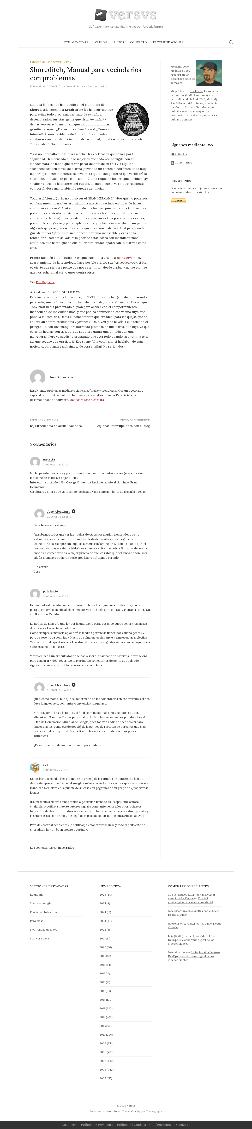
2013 (102, 1008)
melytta (49, 459)
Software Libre (40, 938)
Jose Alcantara (58, 511)
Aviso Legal (69, 1125)
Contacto (138, 42)
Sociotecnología (40, 903)
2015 (102, 991)
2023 (103, 920)
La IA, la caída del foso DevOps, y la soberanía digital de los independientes (192, 939)
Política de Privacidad (97, 1125)
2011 (102, 1026)
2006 (103, 1069)
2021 (102, 938)
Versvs (131, 1105)
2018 (102, 964)
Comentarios (183, 162)
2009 (103, 1043)
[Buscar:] (231, 42)
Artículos (180, 154)
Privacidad (37, 62)
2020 (103, 947)
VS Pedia (101, 42)
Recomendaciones (168, 42)
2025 (103, 903)
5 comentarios (97, 86)
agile (188, 78)
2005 (103, 1078)
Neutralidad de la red (43, 929)
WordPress (113, 1111)
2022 (103, 929)
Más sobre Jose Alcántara (86, 400)
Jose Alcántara (76, 42)
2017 (102, 973)
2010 (102, 1034)
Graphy (135, 1111)
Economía (36, 894)
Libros (119, 42)
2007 (103, 1061)
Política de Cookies (131, 1125)
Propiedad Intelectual (44, 912)
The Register (45, 282)
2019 (102, 956)
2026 (103, 894)
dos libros (196, 91)
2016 (102, 982)
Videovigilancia (59, 62)
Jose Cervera (126, 258)
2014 (102, 999)
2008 (103, 1052)
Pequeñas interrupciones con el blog (122, 426)
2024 (103, 912)
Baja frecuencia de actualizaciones (56, 426)
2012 (102, 1017)
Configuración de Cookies (168, 1125)
